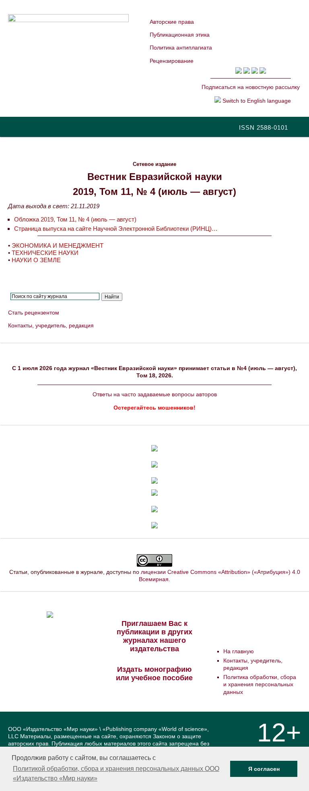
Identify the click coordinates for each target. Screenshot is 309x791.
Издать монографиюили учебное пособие (154, 673)
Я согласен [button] (264, 769)
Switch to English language (256, 100)
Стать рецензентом (33, 312)
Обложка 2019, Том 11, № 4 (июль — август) (75, 219)
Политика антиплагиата (181, 47)
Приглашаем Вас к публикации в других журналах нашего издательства (154, 636)
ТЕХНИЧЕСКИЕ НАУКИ (45, 252)
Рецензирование (172, 61)
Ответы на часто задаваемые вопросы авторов (155, 394)
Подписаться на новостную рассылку (251, 87)
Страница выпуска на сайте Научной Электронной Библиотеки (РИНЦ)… (116, 228)
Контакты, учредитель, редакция (51, 325)
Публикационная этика (180, 34)
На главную (238, 651)
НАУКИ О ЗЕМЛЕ (36, 260)
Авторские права (172, 22)
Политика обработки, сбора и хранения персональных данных (259, 684)
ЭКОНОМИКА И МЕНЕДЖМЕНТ (57, 245)
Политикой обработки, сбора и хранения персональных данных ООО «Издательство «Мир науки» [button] (116, 773)
